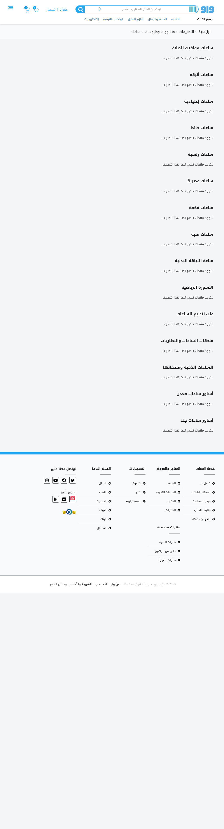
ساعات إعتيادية (198, 101)
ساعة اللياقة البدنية (194, 260)
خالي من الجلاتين (165, 551)
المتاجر (172, 501)
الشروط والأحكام (81, 584)
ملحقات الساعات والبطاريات (187, 340)
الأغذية (175, 19)
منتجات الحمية (167, 542)
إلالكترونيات (91, 19)
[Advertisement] (112, 710)
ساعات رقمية (200, 154)
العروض (171, 483)
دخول (63, 10)
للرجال (103, 483)
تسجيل (50, 10)
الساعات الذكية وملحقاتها (188, 367)
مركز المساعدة (201, 501)
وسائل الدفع (58, 584)
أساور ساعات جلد (196, 420)
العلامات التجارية (166, 492)
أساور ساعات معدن (195, 393)
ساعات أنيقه (201, 74)
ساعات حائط (202, 127)
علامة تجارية (133, 501)
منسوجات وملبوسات (160, 31)
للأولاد (103, 510)
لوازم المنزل (136, 19)
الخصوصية (101, 584)
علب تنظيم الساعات (195, 314)
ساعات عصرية (200, 181)
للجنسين (102, 501)
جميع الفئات (205, 19)
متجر (138, 492)
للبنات (103, 519)
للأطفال (102, 528)
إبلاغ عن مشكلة (200, 519)
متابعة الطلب (202, 510)
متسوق (136, 483)
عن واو (115, 584)
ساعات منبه (202, 234)
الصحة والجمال (157, 19)
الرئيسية (205, 31)
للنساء (103, 492)
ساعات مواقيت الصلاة (192, 48)
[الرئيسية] (207, 10)
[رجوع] (100, 9)
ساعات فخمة (201, 207)
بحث (79, 9)
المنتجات (171, 510)
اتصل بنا (205, 483)
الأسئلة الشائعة (200, 492)
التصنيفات (186, 31)
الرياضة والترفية (113, 19)
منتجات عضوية (167, 560)
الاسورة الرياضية (197, 287)
